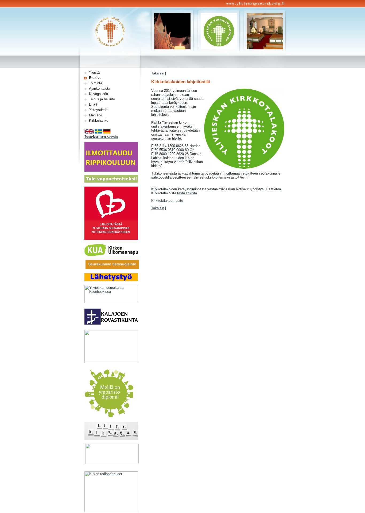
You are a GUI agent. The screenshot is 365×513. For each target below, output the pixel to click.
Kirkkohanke (98, 121)
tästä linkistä (187, 193)
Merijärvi (95, 115)
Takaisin (157, 73)
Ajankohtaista (99, 88)
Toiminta (95, 83)
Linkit (93, 104)
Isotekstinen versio (101, 137)
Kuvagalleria (98, 94)
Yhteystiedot (98, 110)
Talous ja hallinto (102, 99)
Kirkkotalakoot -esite (167, 201)
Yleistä (94, 72)
